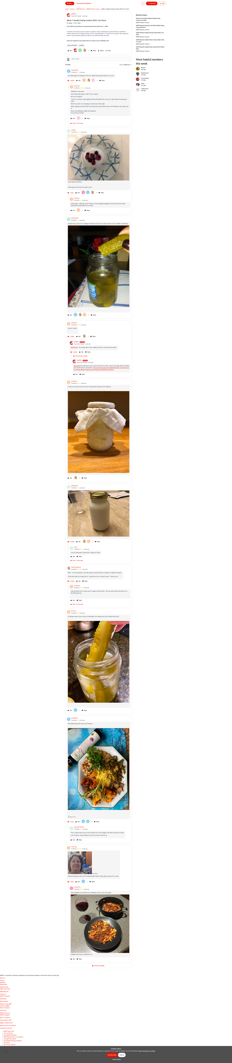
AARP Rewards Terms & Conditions (13, 1037)
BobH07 (143, 67)
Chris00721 (77, 887)
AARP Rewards (80, 9)
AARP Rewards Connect (93, 9)
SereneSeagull (145, 78)
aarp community (72, 45)
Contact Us (3, 994)
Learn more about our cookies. (146, 1051)
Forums (72, 9)
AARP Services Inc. (5, 1013)
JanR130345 (74, 70)
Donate (2, 980)
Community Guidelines (83, 3)
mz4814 (73, 130)
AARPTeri (73, 14)
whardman (74, 322)
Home (67, 9)
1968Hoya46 (144, 88)
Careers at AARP (4, 1006)
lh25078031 (74, 718)
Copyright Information (10, 1039)
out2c (75, 547)
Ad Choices (7, 1042)
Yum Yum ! (95, 873)
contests (81, 45)
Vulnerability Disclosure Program (13, 1040)
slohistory (76, 198)
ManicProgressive (76, 567)
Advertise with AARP (6, 1004)
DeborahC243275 (79, 827)
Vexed (142, 83)
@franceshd (77, 366)
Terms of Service (8, 1033)
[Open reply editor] (98, 59)
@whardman (74, 347)
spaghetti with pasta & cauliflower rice (81, 954)
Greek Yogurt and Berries (75, 182)
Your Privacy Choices (9, 1044)
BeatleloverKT (145, 73)
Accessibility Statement (10, 1035)
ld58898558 (74, 486)
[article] (98, 76)
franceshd (77, 86)
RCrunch (73, 611)
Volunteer (2, 982)
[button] (151, 3)
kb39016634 (74, 218)
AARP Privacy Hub (9, 1031)
